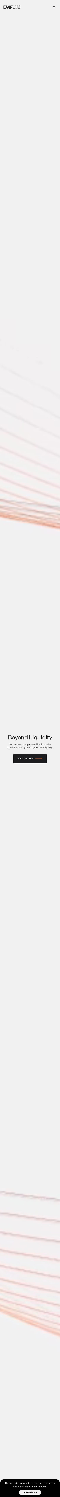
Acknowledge (30, 1492)
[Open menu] (54, 7)
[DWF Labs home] (11, 7)
